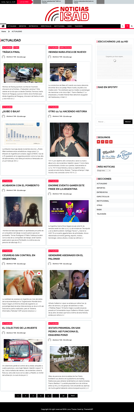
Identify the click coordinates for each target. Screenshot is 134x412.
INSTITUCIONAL (59, 26)
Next (73, 396)
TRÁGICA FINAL (11, 52)
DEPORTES (22, 26)
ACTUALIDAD (12, 26)
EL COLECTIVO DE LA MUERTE (19, 327)
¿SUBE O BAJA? (11, 111)
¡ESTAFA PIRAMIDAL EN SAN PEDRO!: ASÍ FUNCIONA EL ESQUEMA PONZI (64, 331)
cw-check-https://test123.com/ (96, 2)
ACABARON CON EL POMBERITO (20, 185)
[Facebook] (102, 141)
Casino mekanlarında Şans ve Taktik (67, 2)
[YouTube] (111, 141)
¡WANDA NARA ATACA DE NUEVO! (67, 52)
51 (63, 396)
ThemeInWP (88, 409)
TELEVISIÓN (78, 26)
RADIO (70, 26)
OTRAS (16, 47)
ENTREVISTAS (33, 26)
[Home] (3, 26)
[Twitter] (98, 141)
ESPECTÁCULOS (46, 26)
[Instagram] (106, 141)
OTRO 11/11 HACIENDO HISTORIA (67, 111)
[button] (123, 26)
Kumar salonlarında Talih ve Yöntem (35, 2)
